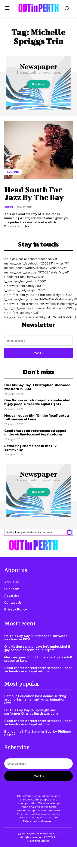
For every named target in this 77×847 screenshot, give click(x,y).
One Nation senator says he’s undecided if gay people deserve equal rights (37, 401)
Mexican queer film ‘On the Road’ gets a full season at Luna (36, 417)
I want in (38, 353)
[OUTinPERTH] (38, 8)
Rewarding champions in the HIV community (30, 447)
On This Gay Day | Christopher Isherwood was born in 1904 (37, 386)
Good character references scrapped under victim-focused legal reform (35, 432)
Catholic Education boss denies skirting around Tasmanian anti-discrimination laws (35, 699)
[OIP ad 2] (38, 532)
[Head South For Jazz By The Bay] (38, 150)
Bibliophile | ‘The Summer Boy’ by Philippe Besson (37, 733)
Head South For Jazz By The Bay (34, 193)
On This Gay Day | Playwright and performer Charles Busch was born (31, 711)
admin (8, 207)
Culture (13, 172)
